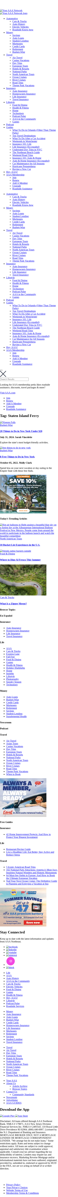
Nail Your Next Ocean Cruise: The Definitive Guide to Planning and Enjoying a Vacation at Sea (31, 882)
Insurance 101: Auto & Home (26, 158)
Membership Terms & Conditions (22, 1193)
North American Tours (23, 74)
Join (14, 177)
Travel (9, 54)
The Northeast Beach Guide (26, 152)
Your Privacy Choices (17, 1187)
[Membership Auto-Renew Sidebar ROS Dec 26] (23, 816)
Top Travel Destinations (24, 135)
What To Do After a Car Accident (28, 138)
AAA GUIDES (13, 1103)
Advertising (12, 1100)
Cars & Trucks (19, 21)
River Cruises (19, 80)
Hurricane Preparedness (24, 166)
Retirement (17, 49)
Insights (10, 673)
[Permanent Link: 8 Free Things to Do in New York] (15, 447)
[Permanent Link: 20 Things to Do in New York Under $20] (7, 422)
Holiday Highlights (15, 668)
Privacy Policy (13, 1184)
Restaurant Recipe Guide (18, 849)
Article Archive (19, 1086)
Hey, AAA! (12, 172)
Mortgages (17, 43)
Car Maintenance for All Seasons (28, 163)
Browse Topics (19, 1089)
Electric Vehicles (20, 27)
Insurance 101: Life (21, 144)
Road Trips (17, 82)
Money (9, 32)
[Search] (1, 370)
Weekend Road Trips (22, 155)
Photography (12, 679)
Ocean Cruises (19, 77)
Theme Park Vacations (23, 85)
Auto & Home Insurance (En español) (30, 160)
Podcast (10, 124)
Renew (15, 180)
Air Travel (17, 57)
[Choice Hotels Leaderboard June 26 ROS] (23, 512)
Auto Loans (18, 38)
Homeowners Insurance (24, 94)
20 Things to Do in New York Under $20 (21, 431)
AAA (9, 648)
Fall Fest (10, 656)
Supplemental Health (16, 716)
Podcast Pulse (19, 116)
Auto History (18, 24)
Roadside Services (15, 1006)
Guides (9, 127)
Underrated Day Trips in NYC (27, 149)
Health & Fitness (20, 107)
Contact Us (11, 1091)
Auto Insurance (19, 91)
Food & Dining (19, 105)
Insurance (11, 88)
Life (8, 972)
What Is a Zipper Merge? (13, 603)
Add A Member (20, 183)
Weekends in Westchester (24, 141)
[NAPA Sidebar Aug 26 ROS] (23, 925)
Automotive (12, 18)
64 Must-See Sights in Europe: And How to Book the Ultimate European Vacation (30, 877)
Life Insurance (19, 96)
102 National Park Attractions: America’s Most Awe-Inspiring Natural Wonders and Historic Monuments (32, 871)
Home (15, 110)
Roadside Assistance (22, 188)
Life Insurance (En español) (25, 146)
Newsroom (11, 1097)
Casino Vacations (20, 60)
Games (15, 121)
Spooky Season (13, 682)
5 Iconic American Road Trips (21, 867)
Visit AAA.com (7, 392)
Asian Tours (12, 743)
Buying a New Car (21, 169)
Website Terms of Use (17, 1190)
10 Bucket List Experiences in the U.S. (20, 545)
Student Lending (20, 41)
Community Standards (23, 1094)
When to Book (13, 774)
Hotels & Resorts (20, 68)
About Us (11, 1083)
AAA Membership (15, 174)
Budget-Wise (18, 52)
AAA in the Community (24, 119)
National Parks (19, 71)
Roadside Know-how (22, 29)
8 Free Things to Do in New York (17, 456)
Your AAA (11, 1080)
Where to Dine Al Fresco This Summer (20, 559)
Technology (18, 113)
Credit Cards (18, 46)
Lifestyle (10, 102)
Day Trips (17, 63)
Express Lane (12, 654)
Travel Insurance (20, 99)
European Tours (20, 66)
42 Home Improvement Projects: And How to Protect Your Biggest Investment (28, 835)
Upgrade (16, 186)
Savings (16, 35)
